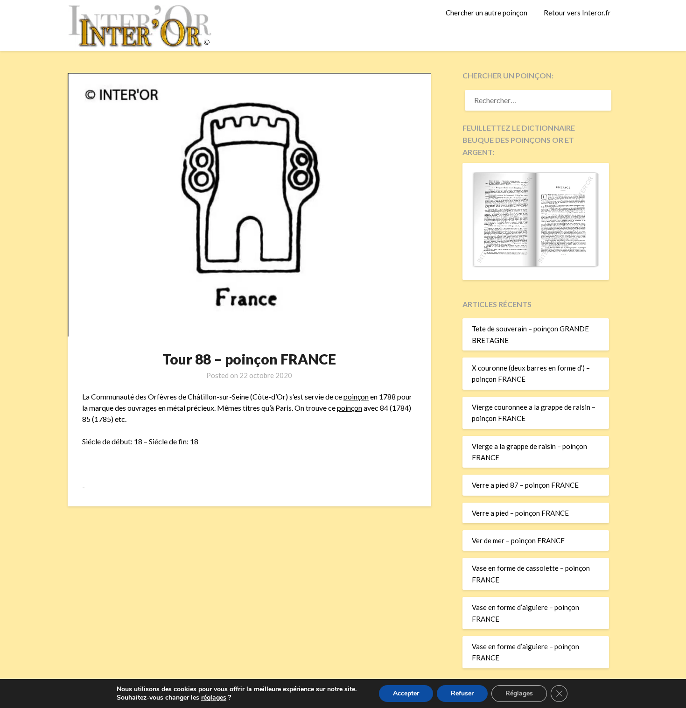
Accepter (406, 693)
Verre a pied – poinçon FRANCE (520, 513)
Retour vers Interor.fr (577, 12)
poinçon (356, 396)
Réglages (519, 693)
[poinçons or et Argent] (536, 264)
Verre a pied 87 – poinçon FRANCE (525, 485)
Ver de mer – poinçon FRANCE (518, 540)
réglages (213, 698)
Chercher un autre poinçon (486, 12)
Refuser (462, 693)
